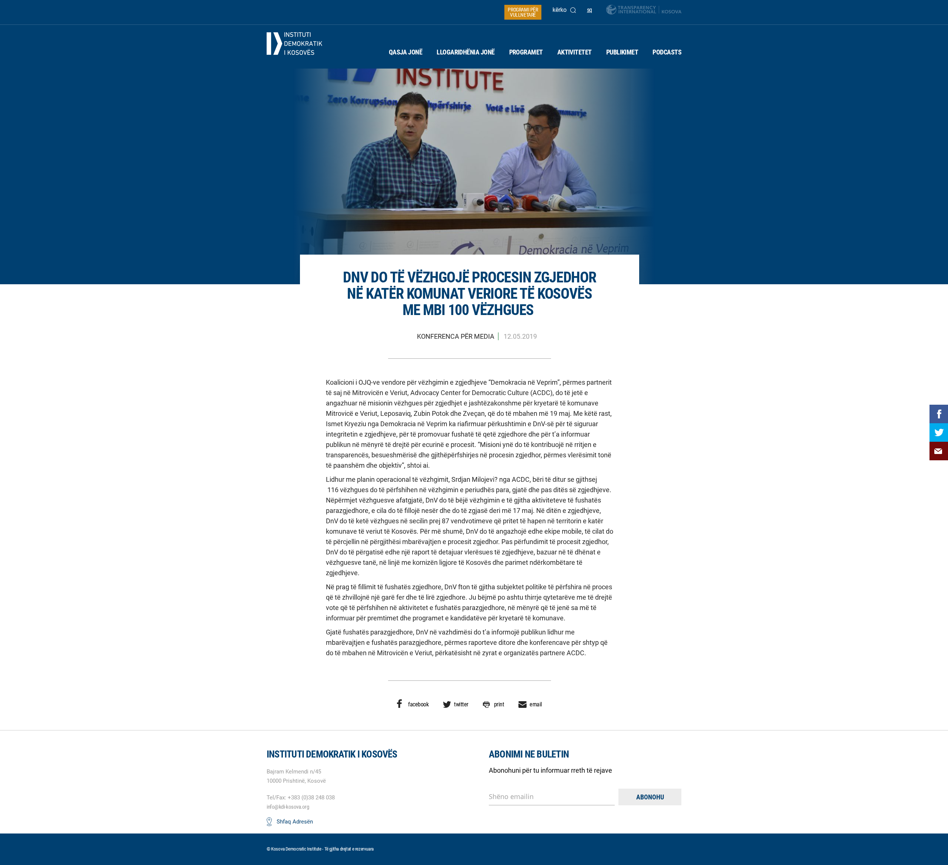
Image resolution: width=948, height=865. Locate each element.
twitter (461, 704)
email (536, 704)
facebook (418, 704)
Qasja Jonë (406, 52)
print (499, 704)
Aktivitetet (574, 52)
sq (589, 9)
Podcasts (666, 52)
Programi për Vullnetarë (523, 12)
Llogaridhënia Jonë (465, 52)
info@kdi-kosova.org (288, 806)
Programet (526, 52)
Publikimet (622, 52)
